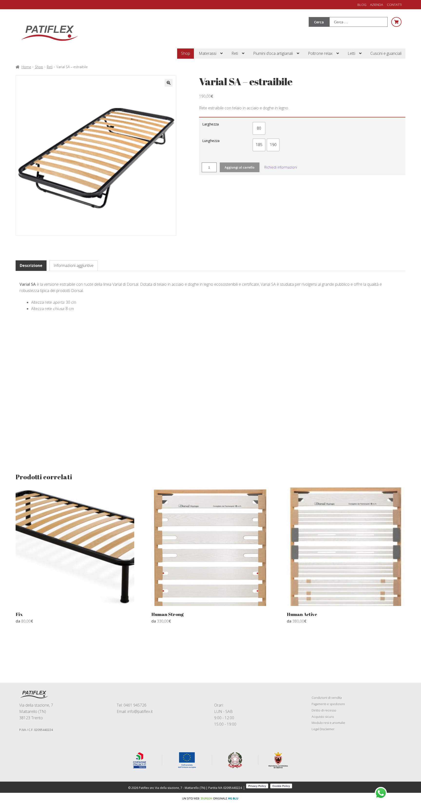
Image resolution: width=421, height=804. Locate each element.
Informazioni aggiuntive (74, 265)
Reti (234, 53)
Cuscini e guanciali (386, 53)
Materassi (207, 53)
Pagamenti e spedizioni (328, 704)
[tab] (31, 265)
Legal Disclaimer (323, 729)
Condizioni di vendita (327, 697)
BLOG (361, 4)
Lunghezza (211, 140)
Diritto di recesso (324, 710)
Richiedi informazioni (280, 167)
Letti (351, 53)
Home (26, 67)
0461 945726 (135, 705)
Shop (185, 53)
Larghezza (210, 124)
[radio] (259, 128)
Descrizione (31, 265)
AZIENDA (376, 4)
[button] (168, 83)
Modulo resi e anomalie (328, 722)
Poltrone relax (320, 53)
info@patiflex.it (140, 711)
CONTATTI (394, 4)
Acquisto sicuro (323, 716)
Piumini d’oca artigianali (273, 53)
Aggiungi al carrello (239, 167)
